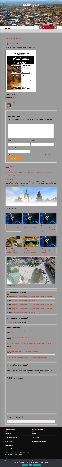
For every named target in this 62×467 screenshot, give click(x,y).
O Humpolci (9, 170)
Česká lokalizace (9, 445)
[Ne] (60, 463)
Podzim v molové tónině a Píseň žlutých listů (48, 229)
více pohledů (19, 285)
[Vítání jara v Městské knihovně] (48, 241)
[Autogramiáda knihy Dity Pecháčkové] (14, 241)
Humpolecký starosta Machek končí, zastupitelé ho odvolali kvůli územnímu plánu (31, 296)
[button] (40, 27)
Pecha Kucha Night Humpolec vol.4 (12, 229)
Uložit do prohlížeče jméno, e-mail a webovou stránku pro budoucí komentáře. (30, 155)
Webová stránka (12, 147)
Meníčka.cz (12, 322)
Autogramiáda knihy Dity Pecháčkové (13, 251)
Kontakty (34, 433)
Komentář (11, 122)
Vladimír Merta (14, 38)
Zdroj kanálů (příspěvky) (11, 437)
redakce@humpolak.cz (22, 368)
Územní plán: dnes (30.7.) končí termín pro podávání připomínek (22, 351)
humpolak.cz (31, 4)
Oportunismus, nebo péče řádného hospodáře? (23, 300)
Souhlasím (25, 464)
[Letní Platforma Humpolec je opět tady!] (31, 241)
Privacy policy (36, 464)
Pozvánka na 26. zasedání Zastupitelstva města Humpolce (21, 337)
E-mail (33, 140)
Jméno (9, 140)
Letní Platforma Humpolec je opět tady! (31, 251)
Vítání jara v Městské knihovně (48, 251)
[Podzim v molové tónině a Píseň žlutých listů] (48, 218)
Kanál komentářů (9, 441)
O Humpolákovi (35, 437)
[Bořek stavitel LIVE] (31, 218)
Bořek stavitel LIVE (30, 228)
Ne (30, 464)
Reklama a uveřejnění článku (39, 441)
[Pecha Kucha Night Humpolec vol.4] (14, 218)
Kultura (8, 34)
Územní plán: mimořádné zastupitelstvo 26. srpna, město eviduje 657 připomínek (27, 357)
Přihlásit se (8, 433)
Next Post (9, 166)
